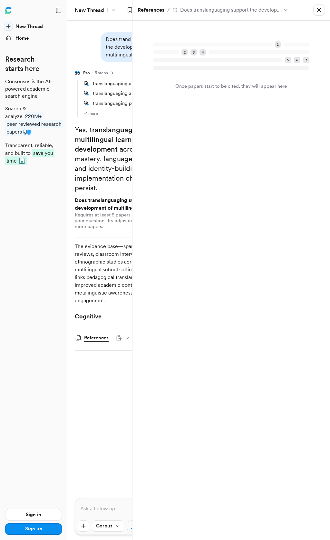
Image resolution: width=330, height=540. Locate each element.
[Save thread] (130, 10)
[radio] (286, 29)
